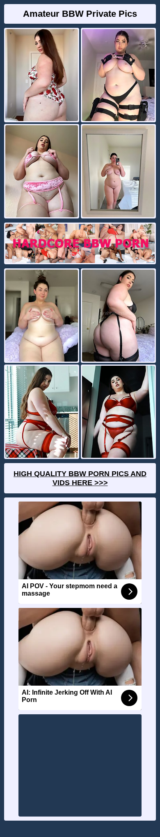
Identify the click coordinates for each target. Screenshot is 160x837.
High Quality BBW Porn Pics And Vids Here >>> (80, 478)
